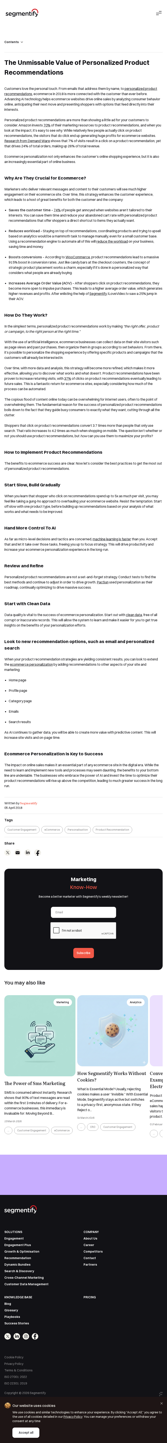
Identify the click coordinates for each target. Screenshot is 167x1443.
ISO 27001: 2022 (15, 1377)
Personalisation (78, 829)
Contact (90, 1258)
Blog (7, 1304)
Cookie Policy (13, 1357)
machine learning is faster (112, 539)
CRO (92, 1127)
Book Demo (83, 1194)
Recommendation (17, 1258)
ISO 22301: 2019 (15, 1383)
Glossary (11, 1310)
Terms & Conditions (18, 1370)
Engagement (14, 1238)
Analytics (136, 1002)
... (8, 1130)
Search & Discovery (19, 1271)
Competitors (93, 1251)
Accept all (26, 1433)
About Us (90, 1238)
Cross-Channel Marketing (24, 1278)
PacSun (103, 582)
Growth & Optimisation (21, 1251)
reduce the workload (112, 241)
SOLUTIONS (13, 1232)
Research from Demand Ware (27, 141)
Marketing (63, 1002)
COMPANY (91, 1232)
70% (46, 125)
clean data (134, 615)
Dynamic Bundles (17, 1265)
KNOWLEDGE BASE (18, 1297)
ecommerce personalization (31, 664)
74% (57, 210)
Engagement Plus (17, 1245)
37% (67, 378)
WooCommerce (77, 257)
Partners (90, 1265)
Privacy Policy (13, 1364)
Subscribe (83, 953)
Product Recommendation (112, 829)
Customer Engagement (22, 829)
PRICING (90, 1297)
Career (89, 1245)
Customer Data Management (26, 1284)
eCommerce (52, 829)
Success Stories (16, 1323)
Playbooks (12, 1317)
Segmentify (28, 803)
